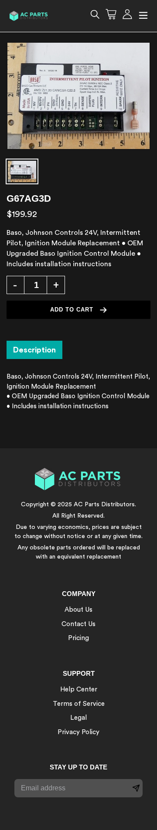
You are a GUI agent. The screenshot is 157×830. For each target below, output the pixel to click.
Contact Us (78, 624)
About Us (78, 609)
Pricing (78, 638)
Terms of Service (79, 704)
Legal (78, 718)
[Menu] (143, 16)
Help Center (78, 689)
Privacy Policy (78, 732)
